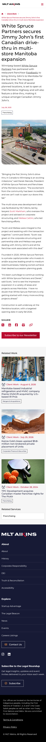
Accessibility (8, 588)
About (5, 551)
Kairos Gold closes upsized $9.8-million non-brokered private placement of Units (20, 444)
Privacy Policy (10, 727)
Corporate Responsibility (14, 566)
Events (5, 628)
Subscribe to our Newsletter (21, 335)
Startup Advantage (11, 606)
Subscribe (14, 683)
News (4, 621)
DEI (3, 573)
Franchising (7, 113)
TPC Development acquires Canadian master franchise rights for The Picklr (23, 494)
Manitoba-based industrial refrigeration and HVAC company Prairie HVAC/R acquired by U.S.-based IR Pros (21, 392)
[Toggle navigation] (42, 4)
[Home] (2, 13)
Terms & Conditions (13, 720)
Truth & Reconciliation (13, 580)
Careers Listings (10, 635)
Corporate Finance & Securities (14, 451)
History (5, 558)
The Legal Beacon (11, 613)
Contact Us (15, 644)
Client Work (12, 14)
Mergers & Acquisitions (11, 401)
